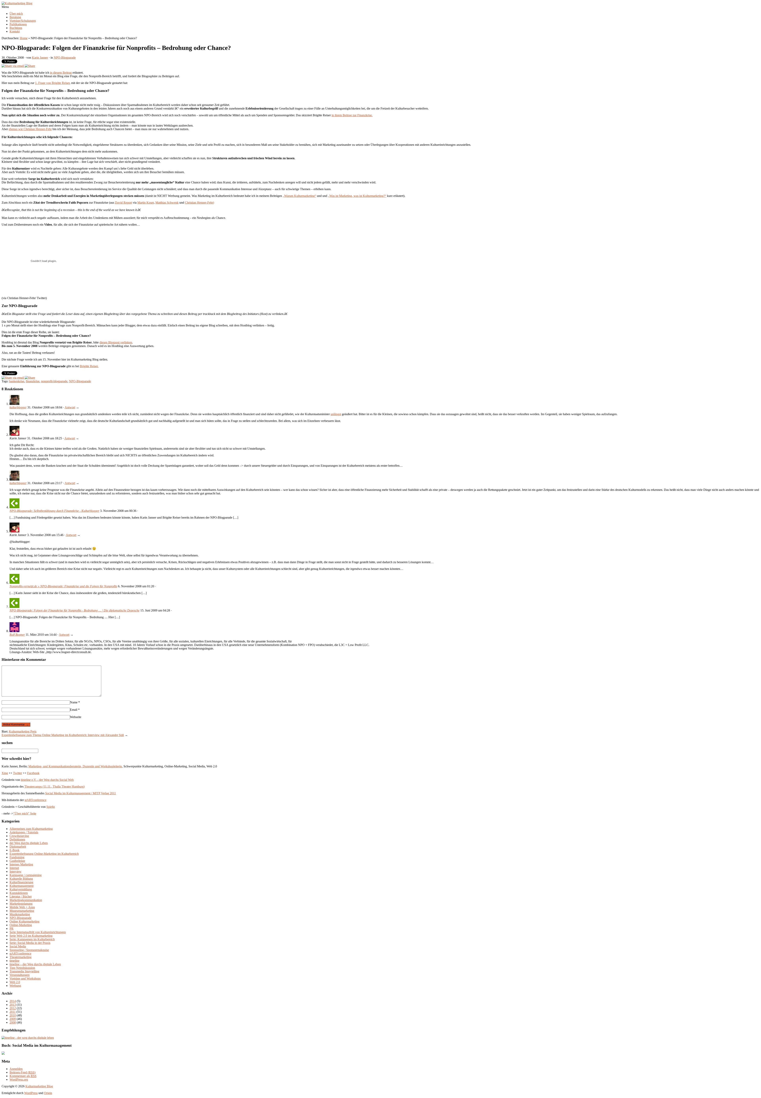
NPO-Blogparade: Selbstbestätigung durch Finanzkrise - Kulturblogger (54, 510)
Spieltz (50, 806)
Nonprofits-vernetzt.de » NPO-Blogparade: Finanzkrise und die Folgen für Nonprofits (63, 586)
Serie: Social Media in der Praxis (30, 942)
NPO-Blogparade (65, 57)
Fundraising (17, 857)
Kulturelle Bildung (21, 878)
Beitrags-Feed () (22, 1072)
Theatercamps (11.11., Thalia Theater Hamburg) (54, 786)
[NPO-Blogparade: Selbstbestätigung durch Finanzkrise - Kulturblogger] (14, 507)
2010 (13, 1015)
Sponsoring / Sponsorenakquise (29, 950)
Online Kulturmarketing (24, 921)
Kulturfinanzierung (21, 882)
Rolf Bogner (17, 634)
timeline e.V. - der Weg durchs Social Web (47, 779)
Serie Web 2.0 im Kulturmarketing (31, 935)
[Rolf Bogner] (14, 631)
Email (75, 709)
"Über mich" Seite (24, 813)
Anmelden (16, 1068)
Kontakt (15, 31)
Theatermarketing (21, 957)
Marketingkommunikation (26, 900)
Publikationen (18, 24)
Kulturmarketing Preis (22, 731)
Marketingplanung (21, 903)
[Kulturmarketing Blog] (17, 3)
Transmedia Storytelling (24, 971)
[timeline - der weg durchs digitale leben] (28, 1037)
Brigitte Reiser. (89, 366)
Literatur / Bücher (21, 896)
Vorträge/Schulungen (23, 20)
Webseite (75, 717)
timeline (14, 960)
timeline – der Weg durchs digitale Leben (35, 964)
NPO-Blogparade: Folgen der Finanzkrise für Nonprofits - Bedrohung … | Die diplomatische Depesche (75, 610)
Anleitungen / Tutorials (24, 832)
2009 (13, 1019)
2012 (13, 1008)
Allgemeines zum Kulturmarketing (31, 828)
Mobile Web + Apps (22, 907)
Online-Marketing (21, 925)
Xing (5, 773)
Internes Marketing (21, 864)
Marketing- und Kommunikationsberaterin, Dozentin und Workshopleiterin (75, 766)
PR (11, 928)
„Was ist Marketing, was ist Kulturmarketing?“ (357, 195)
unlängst (336, 414)
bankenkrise (16, 381)
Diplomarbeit (18, 846)
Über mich (16, 13)
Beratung (15, 17)
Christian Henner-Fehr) (199, 202)
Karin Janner (40, 57)
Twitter (17, 773)
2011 (13, 1011)
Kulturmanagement (21, 885)
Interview (15, 871)
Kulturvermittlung (21, 889)
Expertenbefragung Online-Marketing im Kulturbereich (44, 853)
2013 (13, 1004)
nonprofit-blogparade (54, 381)
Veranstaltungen (20, 975)
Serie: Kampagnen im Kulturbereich (32, 939)
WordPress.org (19, 1079)
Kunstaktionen (19, 893)
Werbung (15, 985)
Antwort (70, 407)
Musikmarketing (20, 914)
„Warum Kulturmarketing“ (299, 195)
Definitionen (17, 839)
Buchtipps (16, 28)
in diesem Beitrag (61, 72)
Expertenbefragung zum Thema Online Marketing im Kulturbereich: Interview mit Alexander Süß (63, 735)
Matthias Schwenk (167, 202)
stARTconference (35, 800)
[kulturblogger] (14, 403)
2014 (13, 1001)
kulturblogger (18, 407)
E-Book (14, 850)
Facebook (33, 773)
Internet (14, 868)
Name (75, 702)
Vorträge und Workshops (25, 978)
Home (24, 38)
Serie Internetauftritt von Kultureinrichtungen (38, 932)
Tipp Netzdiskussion (22, 967)
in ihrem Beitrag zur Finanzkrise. (352, 115)
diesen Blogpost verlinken (115, 342)
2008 (13, 1022)
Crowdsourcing (19, 836)
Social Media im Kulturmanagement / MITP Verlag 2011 (80, 793)
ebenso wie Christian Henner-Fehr (30, 129)
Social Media (18, 946)
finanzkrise (32, 381)
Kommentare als (23, 1076)
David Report (123, 202)
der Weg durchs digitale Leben (29, 843)
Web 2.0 (15, 982)
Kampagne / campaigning (26, 875)
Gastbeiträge (17, 860)
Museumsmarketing (22, 910)
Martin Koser (145, 202)
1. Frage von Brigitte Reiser (52, 83)
